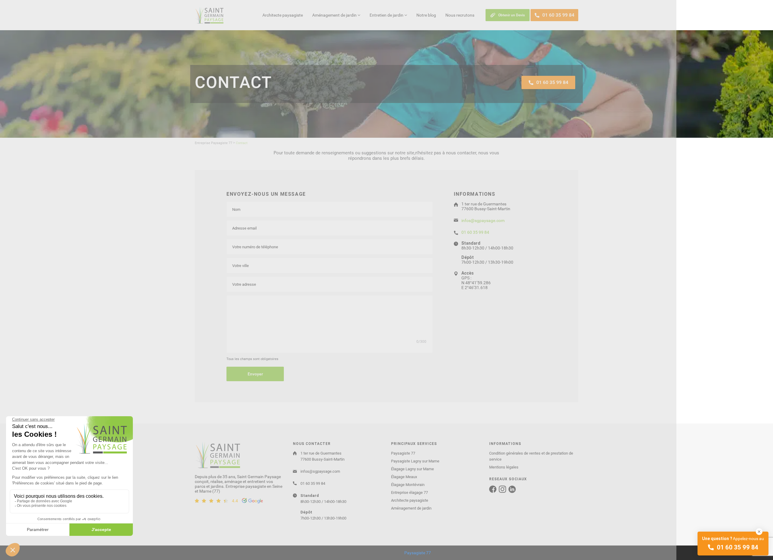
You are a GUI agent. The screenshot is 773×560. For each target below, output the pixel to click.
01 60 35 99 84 (475, 232)
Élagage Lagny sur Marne (412, 469)
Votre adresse (244, 284)
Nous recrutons (459, 15)
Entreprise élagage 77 (409, 492)
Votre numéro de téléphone (255, 247)
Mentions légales (503, 467)
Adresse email (244, 228)
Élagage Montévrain (408, 484)
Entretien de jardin (387, 15)
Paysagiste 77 (403, 453)
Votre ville (240, 265)
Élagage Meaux (404, 477)
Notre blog (426, 15)
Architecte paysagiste (282, 15)
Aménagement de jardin (335, 15)
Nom (236, 209)
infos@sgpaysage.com (483, 220)
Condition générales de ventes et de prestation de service (531, 456)
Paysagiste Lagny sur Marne (415, 461)
